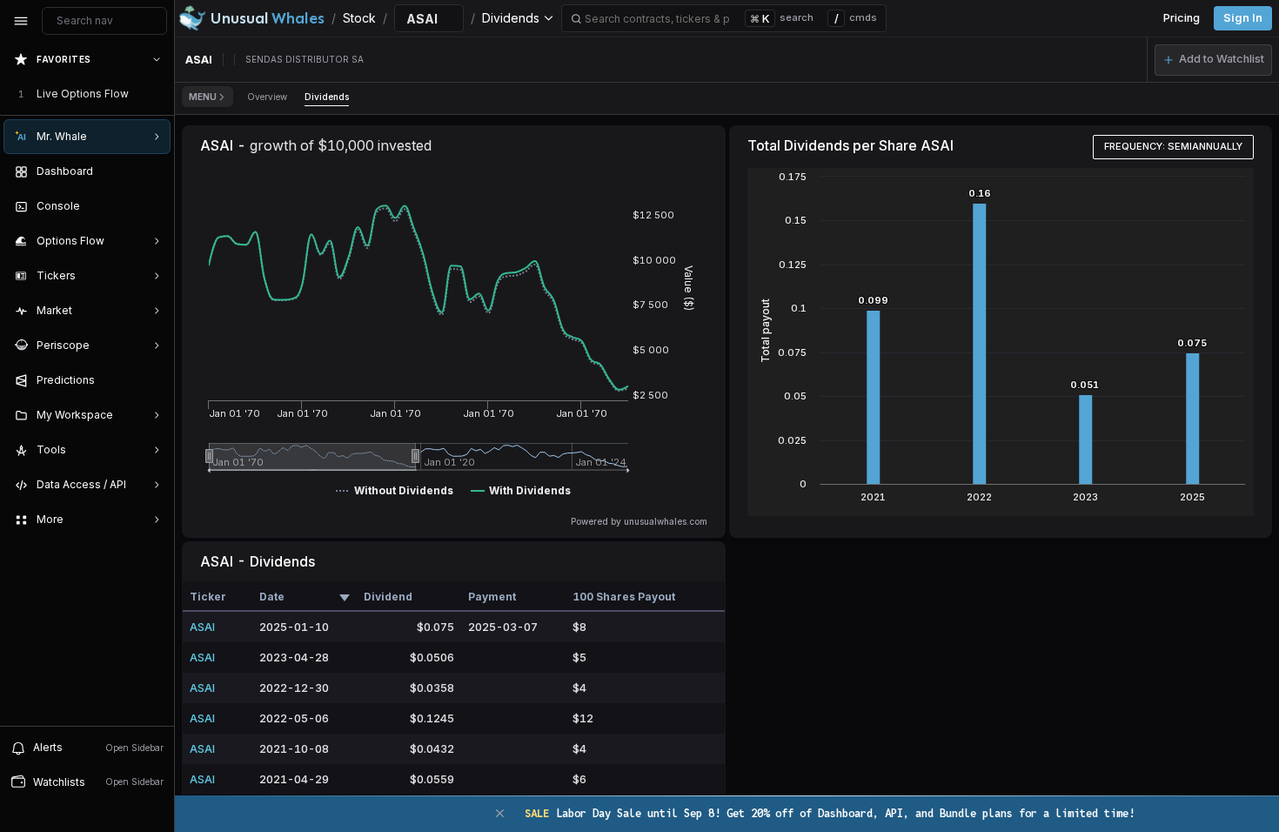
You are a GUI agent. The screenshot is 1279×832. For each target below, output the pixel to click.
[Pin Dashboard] (153, 171)
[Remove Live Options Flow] (158, 94)
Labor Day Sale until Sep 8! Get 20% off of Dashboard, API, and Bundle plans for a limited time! (830, 813)
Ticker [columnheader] (208, 596)
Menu (203, 96)
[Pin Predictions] (153, 380)
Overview (267, 96)
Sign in (1242, 17)
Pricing (1181, 17)
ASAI (202, 627)
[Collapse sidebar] (21, 21)
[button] (1213, 60)
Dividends (327, 96)
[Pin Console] (153, 206)
